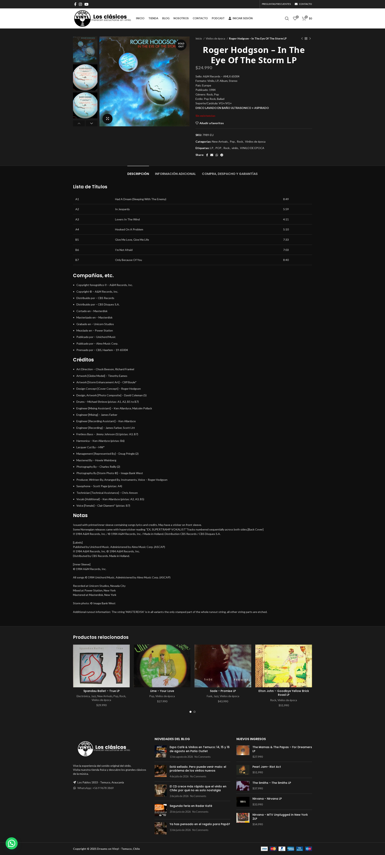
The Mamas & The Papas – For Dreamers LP (282, 749)
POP (218, 148)
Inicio (199, 38)
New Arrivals (220, 141)
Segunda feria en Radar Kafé (191, 806)
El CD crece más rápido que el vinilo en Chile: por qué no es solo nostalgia (198, 788)
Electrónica (83, 696)
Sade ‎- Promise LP (223, 691)
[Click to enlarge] (107, 119)
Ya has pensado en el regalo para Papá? (200, 824)
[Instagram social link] (80, 4)
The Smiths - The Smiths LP (271, 783)
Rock (240, 141)
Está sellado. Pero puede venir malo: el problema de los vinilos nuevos (198, 769)
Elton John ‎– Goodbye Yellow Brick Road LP (283, 693)
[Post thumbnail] (161, 752)
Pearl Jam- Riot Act (266, 767)
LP (211, 148)
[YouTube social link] (86, 4)
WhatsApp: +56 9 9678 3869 (95, 788)
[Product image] (101, 666)
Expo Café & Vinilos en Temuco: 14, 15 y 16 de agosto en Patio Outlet (200, 749)
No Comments (203, 756)
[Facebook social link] (75, 4)
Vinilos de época (216, 38)
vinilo (235, 148)
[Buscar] (287, 18)
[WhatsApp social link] (216, 155)
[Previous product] (302, 39)
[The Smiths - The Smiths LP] (242, 786)
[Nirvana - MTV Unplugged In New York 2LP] (242, 819)
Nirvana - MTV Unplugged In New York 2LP (280, 817)
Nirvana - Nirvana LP (267, 799)
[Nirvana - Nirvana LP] (242, 802)
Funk (209, 696)
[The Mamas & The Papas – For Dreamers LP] (242, 752)
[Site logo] (102, 18)
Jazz (93, 696)
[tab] (138, 172)
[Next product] (310, 39)
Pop (232, 141)
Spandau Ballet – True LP (101, 691)
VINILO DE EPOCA (252, 148)
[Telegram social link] (221, 155)
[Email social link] (211, 155)
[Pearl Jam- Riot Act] (242, 770)
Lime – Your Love (162, 691)
